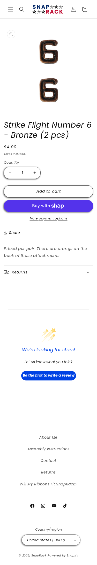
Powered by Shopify (63, 555)
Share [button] (14, 232)
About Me (48, 437)
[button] (10, 9)
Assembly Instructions (48, 449)
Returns (48, 472)
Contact (48, 460)
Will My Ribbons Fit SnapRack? (48, 484)
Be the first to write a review (48, 375)
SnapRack (39, 555)
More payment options (49, 218)
